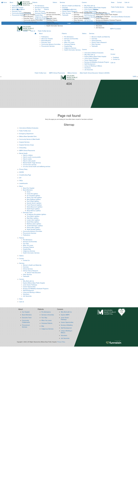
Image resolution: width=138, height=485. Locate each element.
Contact (25, 31)
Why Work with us (89, 55)
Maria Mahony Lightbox (34, 211)
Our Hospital (25, 312)
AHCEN (21, 172)
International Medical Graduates (93, 53)
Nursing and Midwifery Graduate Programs (108, 20)
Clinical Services (78, 16)
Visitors (66, 9)
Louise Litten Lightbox (33, 220)
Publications (27, 13)
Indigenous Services (52, 24)
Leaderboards (23, 183)
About (23, 9)
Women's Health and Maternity (83, 13)
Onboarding (22, 148)
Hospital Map (50, 22)
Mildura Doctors (72, 73)
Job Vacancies (100, 28)
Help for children (28, 155)
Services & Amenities (47, 315)
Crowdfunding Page (25, 175)
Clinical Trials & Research (81, 18)
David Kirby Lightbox (33, 222)
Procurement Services (30, 22)
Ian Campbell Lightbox (33, 195)
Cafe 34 (32, 31)
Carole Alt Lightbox (32, 194)
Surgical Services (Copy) (26, 145)
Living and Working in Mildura (104, 24)
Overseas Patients (51, 20)
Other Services (78, 20)
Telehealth (77, 22)
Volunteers (99, 26)
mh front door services (29, 164)
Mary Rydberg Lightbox (34, 199)
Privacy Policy (23, 169)
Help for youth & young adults (32, 157)
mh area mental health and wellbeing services (36, 166)
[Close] (137, 76)
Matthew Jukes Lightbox (34, 224)
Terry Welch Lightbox (33, 216)
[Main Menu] (1, 76)
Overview (76, 14)
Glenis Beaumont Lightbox (34, 207)
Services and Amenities (53, 14)
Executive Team (28, 18)
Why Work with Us (101, 13)
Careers (95, 9)
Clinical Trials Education (34, 272)
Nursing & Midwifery (67, 325)
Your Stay (49, 16)
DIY (20, 178)
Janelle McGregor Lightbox (35, 226)
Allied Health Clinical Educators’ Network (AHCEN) (95, 73)
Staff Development (101, 22)
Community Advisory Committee (33, 20)
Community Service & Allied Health (29, 139)
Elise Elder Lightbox (32, 218)
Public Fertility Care (40, 73)
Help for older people (29, 161)
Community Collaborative (26, 321)
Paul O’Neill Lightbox (33, 201)
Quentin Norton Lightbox (34, 203)
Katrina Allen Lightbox (33, 227)
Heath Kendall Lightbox (34, 229)
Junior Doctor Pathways (103, 16)
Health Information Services (54, 26)
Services (73, 9)
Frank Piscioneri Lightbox (34, 205)
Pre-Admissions (51, 13)
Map (42, 326)
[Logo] (24, 3)
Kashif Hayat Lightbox (33, 209)
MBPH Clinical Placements (57, 73)
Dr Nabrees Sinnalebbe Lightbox (36, 214)
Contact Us (116, 59)
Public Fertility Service (44, 31)
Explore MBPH (65, 315)
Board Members (28, 16)
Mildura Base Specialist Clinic (28, 136)
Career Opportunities (102, 18)
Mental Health (23, 153)
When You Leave (51, 18)
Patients (46, 9)
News (18, 31)
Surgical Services (24, 142)
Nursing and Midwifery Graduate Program (96, 62)
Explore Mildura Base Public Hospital (107, 14)
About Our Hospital (29, 14)
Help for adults (27, 159)
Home (28, 192)
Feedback (116, 57)
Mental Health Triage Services (32, 163)
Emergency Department (26, 133)
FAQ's (21, 180)
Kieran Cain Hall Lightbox (34, 197)
